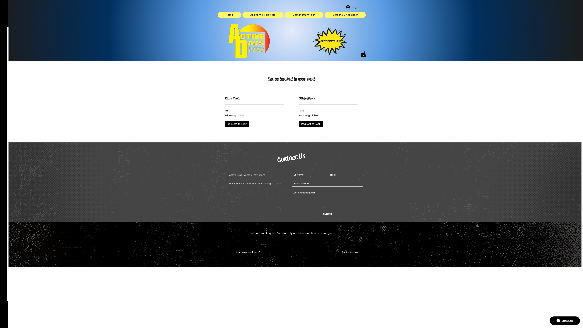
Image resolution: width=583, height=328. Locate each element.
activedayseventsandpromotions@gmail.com (255, 183)
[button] (363, 54)
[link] (254, 98)
